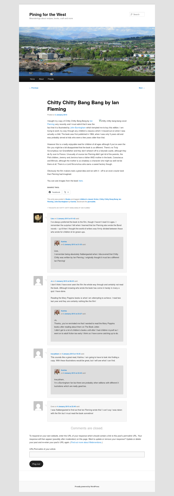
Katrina (73, 201)
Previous (33, 88)
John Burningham (78, 127)
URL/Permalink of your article (42, 448)
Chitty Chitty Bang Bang (108, 199)
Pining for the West (47, 14)
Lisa (52, 218)
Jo (52, 281)
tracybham (55, 354)
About (41, 79)
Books (68, 199)
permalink (91, 201)
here (81, 180)
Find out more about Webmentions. (86, 442)
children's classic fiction (89, 199)
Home (32, 79)
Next (142, 88)
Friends (51, 79)
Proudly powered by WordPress (87, 486)
